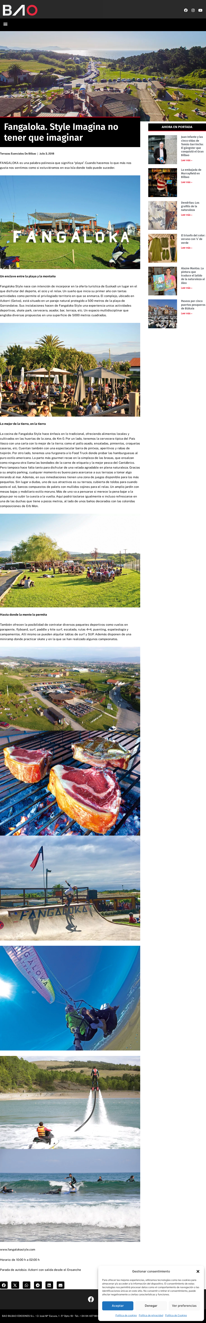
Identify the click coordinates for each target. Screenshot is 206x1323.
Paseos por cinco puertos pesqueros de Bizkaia (193, 304)
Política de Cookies (176, 1315)
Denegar (151, 1306)
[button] (198, 1271)
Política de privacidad (151, 1315)
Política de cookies (126, 1315)
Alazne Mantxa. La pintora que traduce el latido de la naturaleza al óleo (193, 276)
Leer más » (186, 160)
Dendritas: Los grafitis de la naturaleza (190, 206)
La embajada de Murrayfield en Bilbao (191, 173)
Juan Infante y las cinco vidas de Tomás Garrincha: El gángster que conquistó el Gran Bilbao (192, 146)
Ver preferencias (184, 1306)
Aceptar (118, 1306)
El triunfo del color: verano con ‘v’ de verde (193, 239)
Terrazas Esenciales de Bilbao (18, 153)
